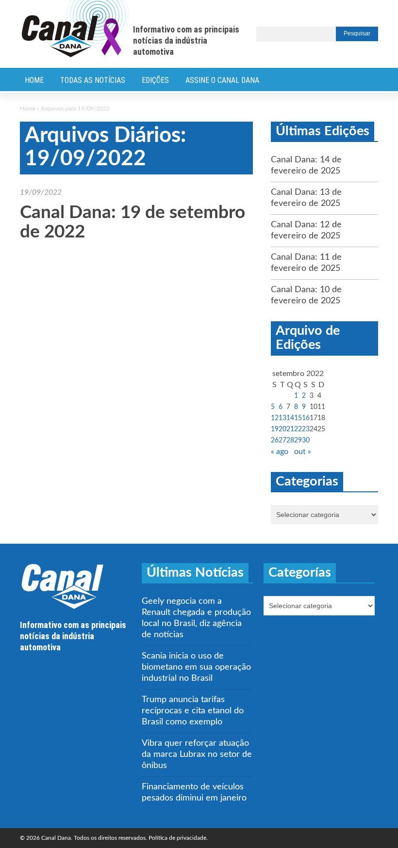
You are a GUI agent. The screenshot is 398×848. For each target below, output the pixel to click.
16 (306, 418)
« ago (279, 451)
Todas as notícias (92, 80)
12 (275, 418)
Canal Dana (75, 29)
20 (282, 429)
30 (306, 440)
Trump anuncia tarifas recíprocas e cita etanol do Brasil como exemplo (193, 710)
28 (290, 440)
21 (290, 429)
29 (298, 440)
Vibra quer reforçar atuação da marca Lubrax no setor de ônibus (197, 754)
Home (34, 80)
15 (298, 418)
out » (302, 451)
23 (306, 429)
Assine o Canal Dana (222, 80)
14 (290, 418)
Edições (155, 80)
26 (275, 440)
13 (282, 418)
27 (282, 440)
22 (298, 429)
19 (275, 429)
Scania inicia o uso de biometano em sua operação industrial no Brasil (196, 667)
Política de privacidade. (178, 838)
